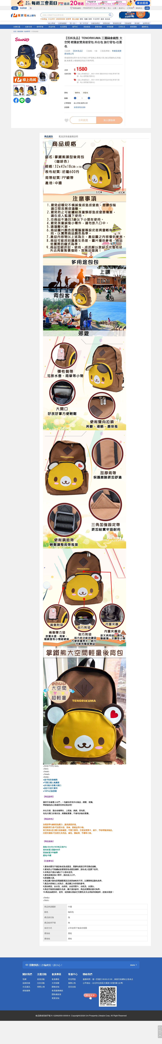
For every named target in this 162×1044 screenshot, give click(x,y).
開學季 (68, 19)
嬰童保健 (98, 26)
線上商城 (51, 23)
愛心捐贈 (75, 19)
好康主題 (17, 26)
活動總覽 (128, 23)
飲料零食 (40, 26)
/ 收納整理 (27, 31)
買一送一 (73, 23)
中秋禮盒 (43, 19)
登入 (109, 8)
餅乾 (81, 19)
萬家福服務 (77, 8)
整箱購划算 (117, 23)
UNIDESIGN (60, 19)
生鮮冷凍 (28, 26)
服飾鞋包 (145, 26)
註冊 (114, 8)
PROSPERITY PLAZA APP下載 (94, 8)
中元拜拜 (51, 19)
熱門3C (75, 26)
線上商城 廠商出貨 (81, 103)
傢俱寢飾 (133, 26)
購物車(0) (139, 8)
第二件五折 (84, 23)
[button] (28, 100)
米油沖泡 (52, 26)
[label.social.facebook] (16, 100)
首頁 (14, 31)
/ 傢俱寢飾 (20, 31)
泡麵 (86, 19)
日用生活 (121, 26)
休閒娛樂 (110, 26)
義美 (102, 19)
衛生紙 (107, 19)
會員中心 (122, 8)
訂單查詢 (130, 8)
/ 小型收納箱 (34, 31)
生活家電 (63, 26)
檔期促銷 (106, 23)
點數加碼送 (95, 23)
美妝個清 (86, 26)
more (132, 965)
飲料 (90, 19)
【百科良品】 (77, 50)
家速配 (137, 23)
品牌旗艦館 (62, 23)
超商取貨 (146, 23)
